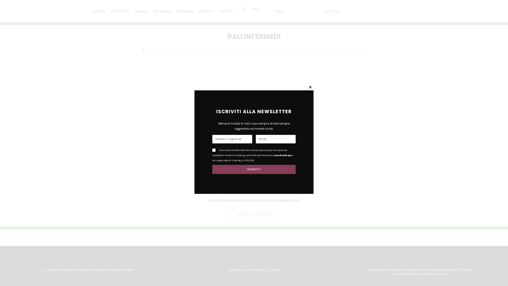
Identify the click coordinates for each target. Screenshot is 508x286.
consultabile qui (282, 155)
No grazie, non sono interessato (254, 200)
